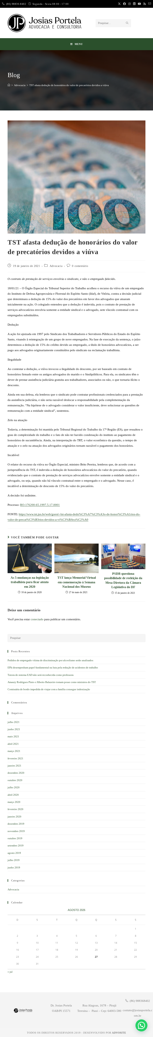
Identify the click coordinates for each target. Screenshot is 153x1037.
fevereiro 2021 (15, 758)
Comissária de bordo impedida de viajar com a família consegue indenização (49, 689)
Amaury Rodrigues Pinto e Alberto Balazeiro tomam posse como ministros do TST (52, 682)
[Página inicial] (9, 85)
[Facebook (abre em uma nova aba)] (124, 4)
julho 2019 (14, 860)
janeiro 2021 (14, 765)
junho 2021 (14, 729)
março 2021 (14, 751)
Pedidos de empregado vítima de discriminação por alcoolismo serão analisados (50, 660)
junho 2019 (14, 867)
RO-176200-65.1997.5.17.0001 (40, 504)
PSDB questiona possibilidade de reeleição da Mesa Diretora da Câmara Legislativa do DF (123, 580)
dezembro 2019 (16, 823)
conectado (37, 619)
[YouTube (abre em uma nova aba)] (139, 4)
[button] (141, 1025)
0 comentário (80, 265)
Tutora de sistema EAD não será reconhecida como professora (41, 674)
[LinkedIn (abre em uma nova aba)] (134, 4)
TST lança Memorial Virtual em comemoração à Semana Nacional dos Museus (76, 582)
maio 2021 (13, 736)
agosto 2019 (14, 852)
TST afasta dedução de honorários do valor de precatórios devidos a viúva (69, 85)
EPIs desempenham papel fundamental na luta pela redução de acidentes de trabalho (53, 667)
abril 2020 (13, 794)
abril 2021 (13, 743)
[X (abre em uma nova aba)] (119, 4)
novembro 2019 (16, 831)
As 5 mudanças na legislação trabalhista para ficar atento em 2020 (30, 582)
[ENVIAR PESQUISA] (127, 23)
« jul (10, 971)
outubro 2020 (15, 780)
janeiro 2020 (14, 816)
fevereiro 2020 (15, 809)
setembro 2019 (16, 845)
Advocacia (56, 265)
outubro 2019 (15, 838)
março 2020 (14, 801)
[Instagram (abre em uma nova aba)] (129, 4)
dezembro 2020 (16, 772)
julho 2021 (14, 722)
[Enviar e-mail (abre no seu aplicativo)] (149, 4)
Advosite (119, 1032)
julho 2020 (14, 787)
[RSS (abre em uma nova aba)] (144, 4)
